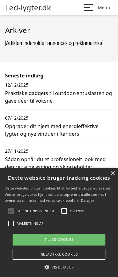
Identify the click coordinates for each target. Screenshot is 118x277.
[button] (58, 267)
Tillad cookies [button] (59, 239)
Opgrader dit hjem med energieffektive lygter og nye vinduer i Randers (51, 130)
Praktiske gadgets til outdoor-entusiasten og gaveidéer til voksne (58, 97)
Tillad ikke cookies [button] (59, 254)
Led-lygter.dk (28, 8)
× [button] (112, 173)
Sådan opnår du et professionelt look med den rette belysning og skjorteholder (55, 163)
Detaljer (87, 200)
